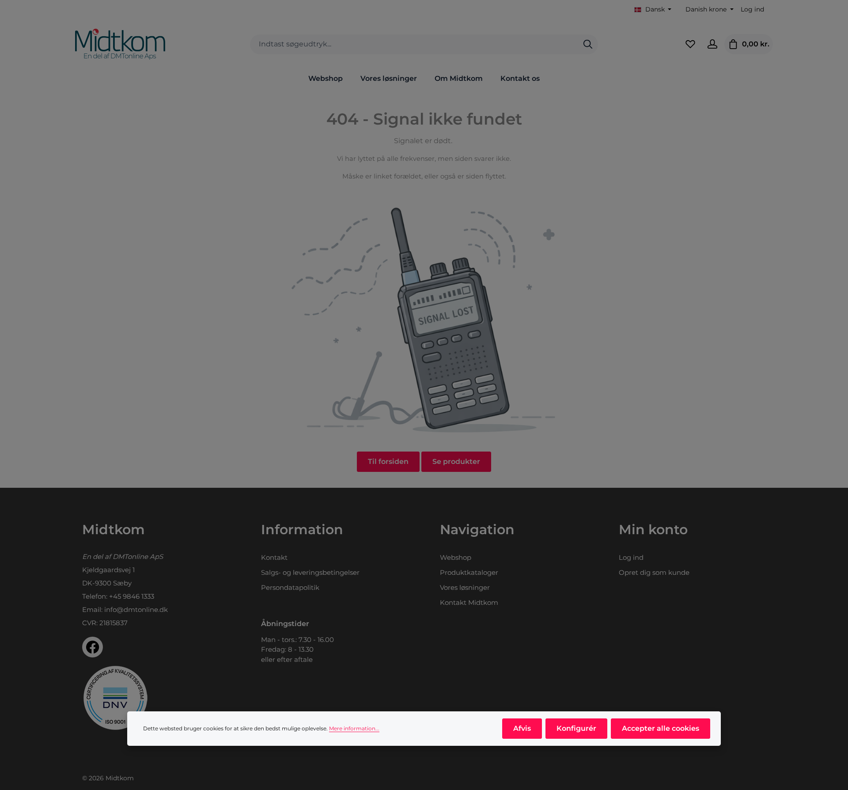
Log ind (752, 9)
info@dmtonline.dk (136, 609)
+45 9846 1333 (131, 596)
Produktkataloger (469, 572)
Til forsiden (388, 461)
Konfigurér (576, 728)
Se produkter (456, 461)
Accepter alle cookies (660, 728)
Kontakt (274, 557)
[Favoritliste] (690, 44)
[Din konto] (712, 44)
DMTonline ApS (138, 556)
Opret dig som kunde (654, 572)
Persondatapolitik (290, 587)
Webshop (455, 557)
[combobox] (414, 44)
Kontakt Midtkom (469, 602)
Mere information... (354, 728)
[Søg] (588, 44)
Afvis (522, 728)
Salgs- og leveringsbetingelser (310, 572)
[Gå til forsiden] (120, 44)
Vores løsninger (465, 587)
